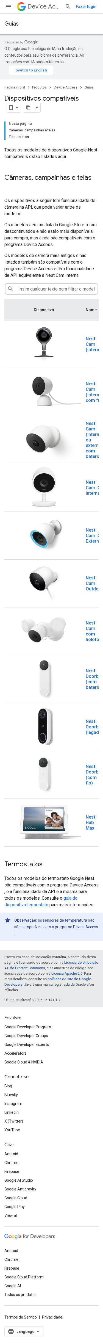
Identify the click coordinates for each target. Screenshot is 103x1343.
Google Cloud (15, 1198)
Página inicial (14, 87)
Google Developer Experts (26, 1044)
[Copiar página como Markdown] (28, 107)
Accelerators (15, 1053)
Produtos (39, 87)
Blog (8, 1086)
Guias (11, 23)
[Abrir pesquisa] (68, 6)
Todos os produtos (20, 1294)
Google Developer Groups (26, 1035)
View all (11, 1215)
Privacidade (52, 1317)
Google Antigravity (20, 1189)
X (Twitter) (13, 1121)
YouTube (12, 1130)
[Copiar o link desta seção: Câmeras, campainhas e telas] (9, 187)
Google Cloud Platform (24, 1277)
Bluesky (11, 1095)
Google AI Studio (18, 1180)
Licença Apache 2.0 (66, 973)
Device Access (43, 6)
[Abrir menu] (8, 6)
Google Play (14, 1206)
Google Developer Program (27, 1027)
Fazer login (86, 6)
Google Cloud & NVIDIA (23, 1062)
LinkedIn (11, 1112)
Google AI (12, 1286)
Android (11, 1154)
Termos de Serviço (20, 1317)
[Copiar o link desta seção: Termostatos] (48, 864)
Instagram (13, 1103)
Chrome (11, 1162)
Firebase (11, 1171)
